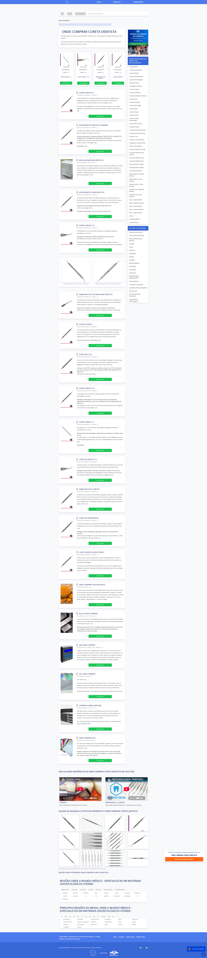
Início (115, 937)
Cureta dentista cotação (136, 167)
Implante (132, 260)
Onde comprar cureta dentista (135, 180)
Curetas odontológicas (136, 80)
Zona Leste (98, 889)
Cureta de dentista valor (136, 161)
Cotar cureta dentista (135, 146)
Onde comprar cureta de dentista (136, 175)
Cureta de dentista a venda (137, 149)
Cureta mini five (134, 115)
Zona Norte (74, 889)
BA (94, 916)
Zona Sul (91, 889)
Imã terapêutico (134, 281)
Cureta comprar (134, 112)
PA (113, 916)
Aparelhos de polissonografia (138, 288)
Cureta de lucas (133, 222)
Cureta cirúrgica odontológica (134, 119)
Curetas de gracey (134, 102)
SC (82, 916)
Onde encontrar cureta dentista (136, 185)
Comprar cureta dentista (136, 140)
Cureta (72, 24)
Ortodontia (132, 270)
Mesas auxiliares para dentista (135, 239)
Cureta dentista (134, 73)
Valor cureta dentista (92, 24)
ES (70, 916)
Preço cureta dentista (135, 206)
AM (109, 916)
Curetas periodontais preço (137, 130)
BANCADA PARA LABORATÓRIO (134, 277)
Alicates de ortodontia (135, 232)
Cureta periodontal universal (104, 24)
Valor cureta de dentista (136, 209)
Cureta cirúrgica (134, 89)
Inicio (99, 2)
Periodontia (132, 266)
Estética (131, 257)
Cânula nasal (133, 291)
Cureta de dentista (134, 92)
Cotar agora (66, 83)
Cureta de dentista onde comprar (136, 153)
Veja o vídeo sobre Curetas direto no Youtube (73, 805)
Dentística (132, 250)
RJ (61, 916)
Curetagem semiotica (135, 86)
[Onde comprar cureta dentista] (66, 60)
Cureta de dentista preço (64, 24)
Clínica (131, 247)
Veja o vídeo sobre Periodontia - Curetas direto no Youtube (123, 805)
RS (86, 916)
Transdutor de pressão (136, 284)
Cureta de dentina (134, 219)
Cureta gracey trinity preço (137, 133)
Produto (117, 2)
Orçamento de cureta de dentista (136, 190)
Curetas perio (133, 99)
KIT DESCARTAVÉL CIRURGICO (134, 295)
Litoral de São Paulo (120, 889)
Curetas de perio (134, 83)
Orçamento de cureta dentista (135, 195)
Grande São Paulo (108, 889)
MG (66, 916)
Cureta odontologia (135, 105)
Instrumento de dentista (136, 235)
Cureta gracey (133, 67)
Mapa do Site (141, 937)
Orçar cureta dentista (135, 200)
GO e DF (103, 916)
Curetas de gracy (134, 127)
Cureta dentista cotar (135, 171)
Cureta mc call (133, 136)
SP (74, 916)
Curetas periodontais (135, 70)
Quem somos (138, 2)
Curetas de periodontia (136, 76)
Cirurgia (131, 244)
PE (90, 916)
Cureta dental (133, 109)
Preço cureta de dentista (81, 24)
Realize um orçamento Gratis (184, 859)
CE (98, 916)
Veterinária (132, 273)
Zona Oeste (83, 889)
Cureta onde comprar (135, 123)
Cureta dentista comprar (136, 164)
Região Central (65, 889)
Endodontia (132, 253)
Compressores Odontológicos (133, 300)
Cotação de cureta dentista (137, 143)
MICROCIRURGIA (134, 263)
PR (78, 916)
